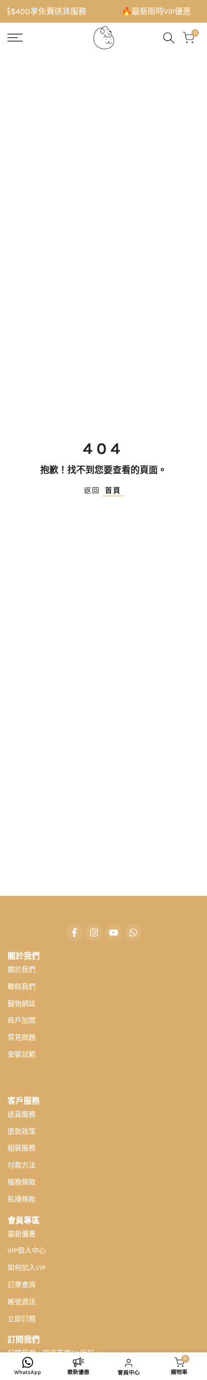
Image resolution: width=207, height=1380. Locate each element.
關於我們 (22, 969)
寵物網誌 (22, 1003)
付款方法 (22, 1165)
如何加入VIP (27, 1267)
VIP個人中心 (27, 1250)
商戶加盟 (22, 1020)
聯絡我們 (22, 986)
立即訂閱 (22, 1319)
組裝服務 (22, 1148)
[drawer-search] (168, 38)
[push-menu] (15, 38)
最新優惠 (22, 1234)
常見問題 (22, 1037)
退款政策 (22, 1131)
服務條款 (22, 1182)
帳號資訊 (22, 1302)
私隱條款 (22, 1199)
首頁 (113, 490)
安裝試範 (22, 1054)
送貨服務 (22, 1114)
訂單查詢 (22, 1284)
